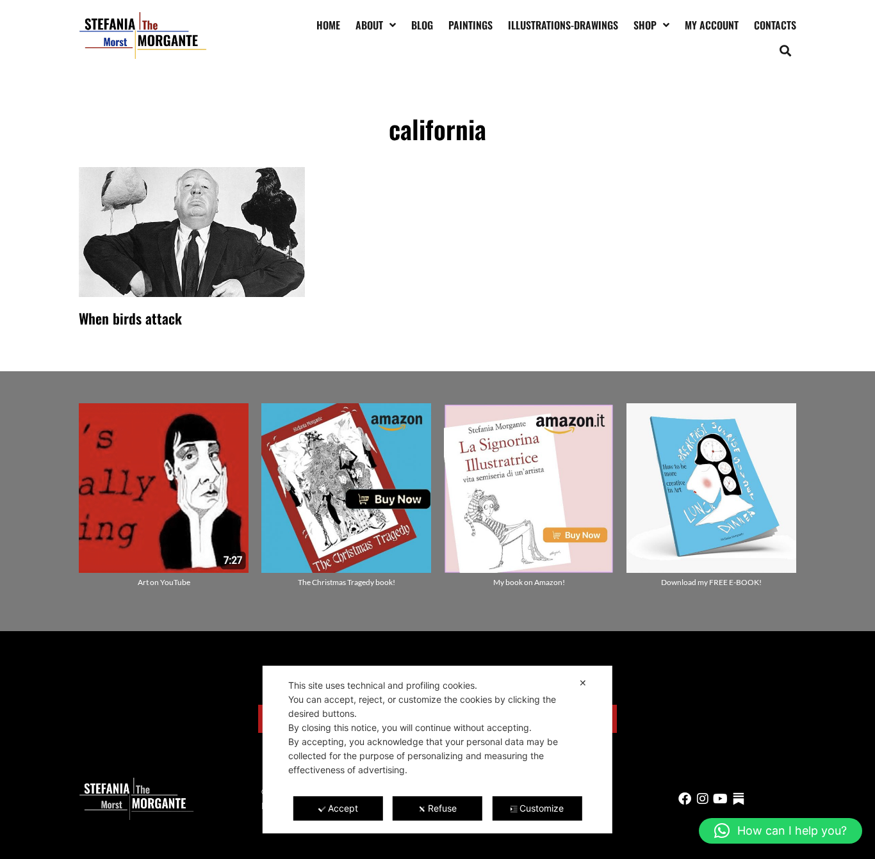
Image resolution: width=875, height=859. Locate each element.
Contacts (775, 25)
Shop (645, 25)
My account (712, 25)
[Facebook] (685, 799)
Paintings (470, 25)
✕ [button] (583, 682)
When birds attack (130, 318)
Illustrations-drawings (563, 25)
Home (328, 25)
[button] (785, 50)
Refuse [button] (442, 808)
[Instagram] (703, 799)
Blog (422, 25)
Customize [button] (541, 808)
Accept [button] (343, 808)
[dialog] (437, 749)
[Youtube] (721, 799)
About (369, 25)
